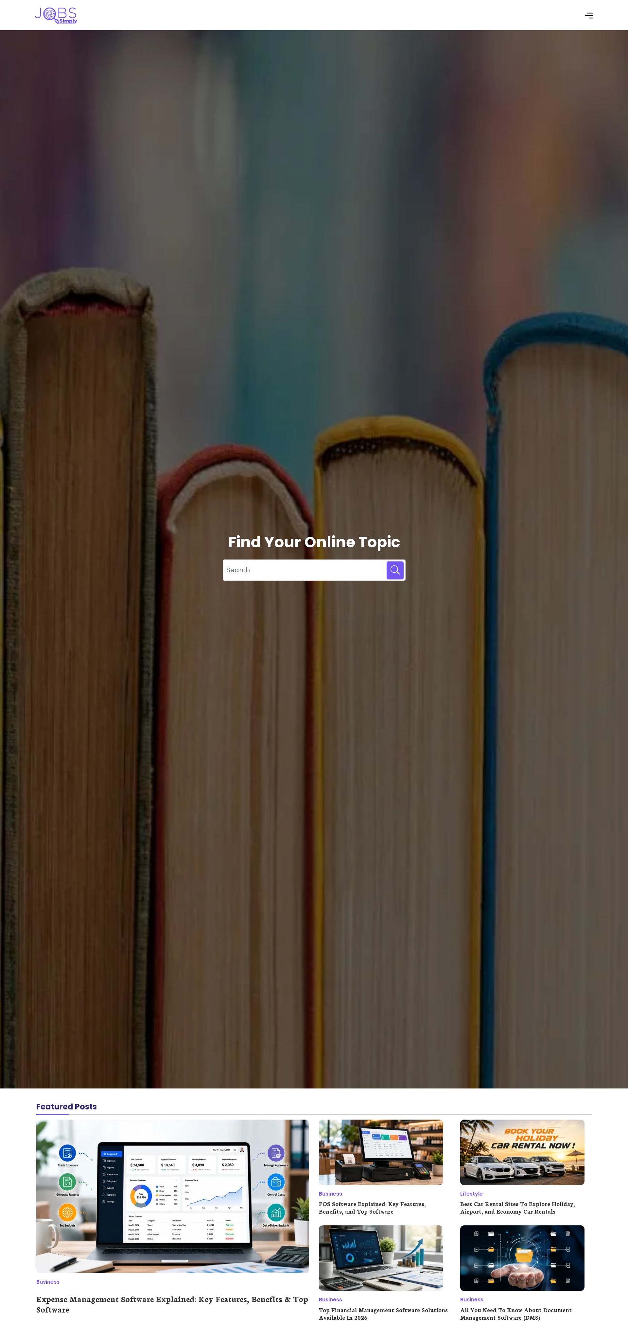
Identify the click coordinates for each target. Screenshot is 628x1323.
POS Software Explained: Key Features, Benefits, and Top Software (372, 1207)
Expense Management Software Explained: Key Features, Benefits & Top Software (172, 1303)
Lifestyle (471, 1194)
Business (48, 1282)
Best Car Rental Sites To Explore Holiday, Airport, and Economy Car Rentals (517, 1207)
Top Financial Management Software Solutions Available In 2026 (383, 1313)
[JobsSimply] (56, 22)
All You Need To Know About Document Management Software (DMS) (516, 1313)
